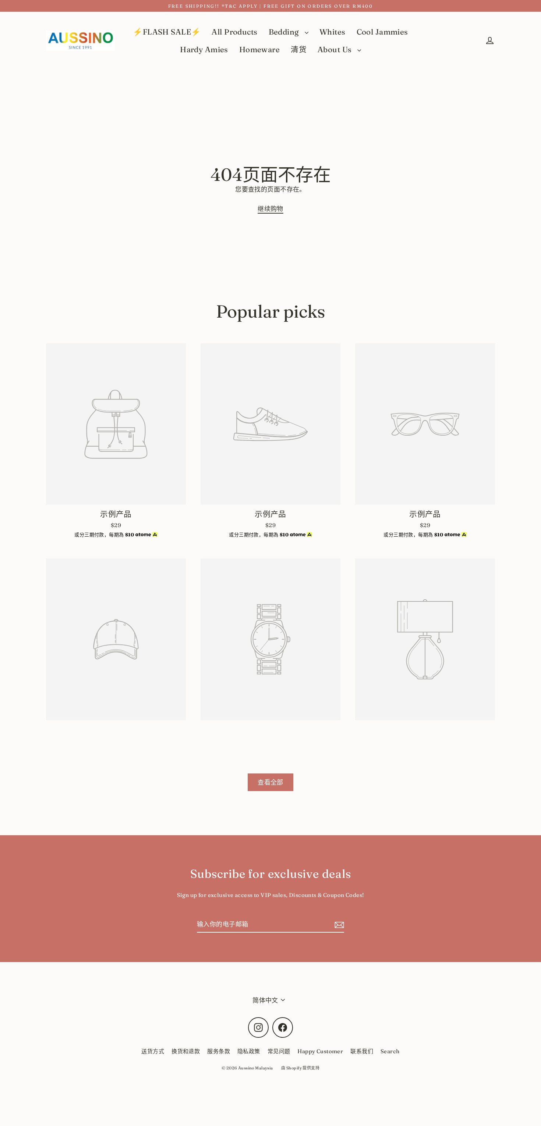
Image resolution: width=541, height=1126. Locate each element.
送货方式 (152, 1051)
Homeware (259, 49)
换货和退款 (186, 1051)
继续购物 (270, 208)
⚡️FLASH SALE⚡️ (167, 31)
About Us (336, 49)
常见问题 (279, 1051)
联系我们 (361, 1051)
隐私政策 (248, 1051)
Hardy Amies (204, 49)
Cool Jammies (382, 31)
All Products (234, 31)
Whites (332, 31)
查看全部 (270, 782)
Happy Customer (320, 1051)
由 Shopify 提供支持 (300, 1067)
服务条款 (218, 1051)
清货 (299, 49)
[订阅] (338, 924)
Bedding (285, 31)
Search (390, 1051)
